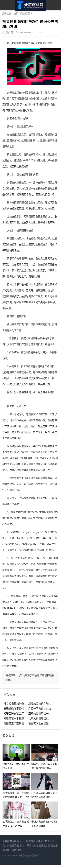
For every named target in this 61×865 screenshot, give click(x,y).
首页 (16, 13)
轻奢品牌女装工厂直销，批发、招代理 (25, 713)
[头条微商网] (30, 10)
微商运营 (25, 13)
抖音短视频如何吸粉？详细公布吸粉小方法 (28, 703)
